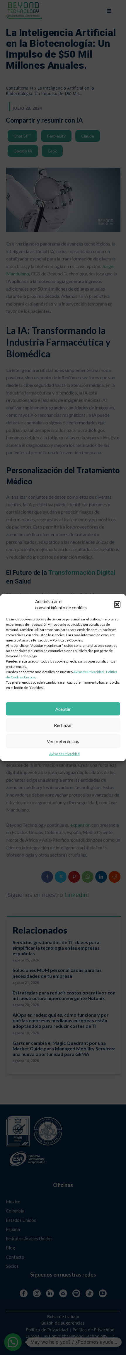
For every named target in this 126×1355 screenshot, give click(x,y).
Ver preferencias (63, 741)
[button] (117, 605)
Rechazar (63, 725)
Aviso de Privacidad (88, 672)
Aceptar (63, 708)
